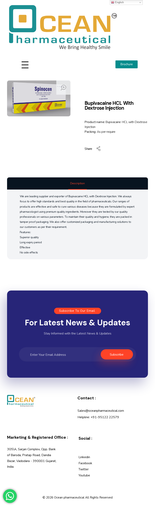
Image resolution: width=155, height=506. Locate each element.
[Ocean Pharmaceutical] (63, 27)
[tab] (77, 184)
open (63, 87)
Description (77, 183)
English (119, 2)
